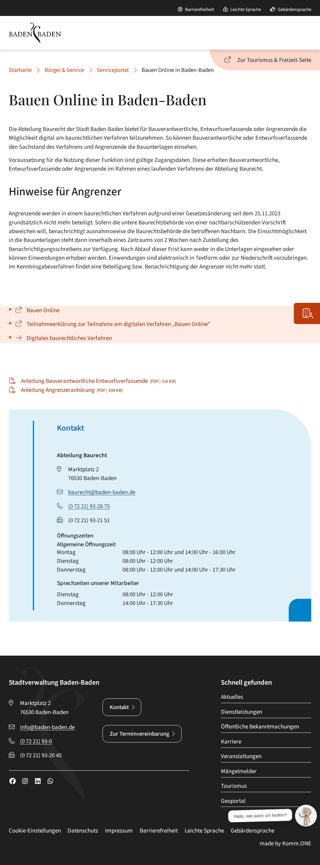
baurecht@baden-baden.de (101, 492)
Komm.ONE (296, 843)
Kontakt (119, 707)
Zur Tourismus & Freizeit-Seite (274, 60)
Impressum (119, 831)
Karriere (231, 742)
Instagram (25, 781)
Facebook (13, 781)
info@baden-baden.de (47, 727)
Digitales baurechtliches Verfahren (69, 338)
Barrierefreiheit (199, 9)
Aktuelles (232, 697)
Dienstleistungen (241, 712)
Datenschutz (83, 831)
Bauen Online (43, 310)
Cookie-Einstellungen (35, 831)
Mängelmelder (239, 771)
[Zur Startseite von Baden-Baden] (35, 32)
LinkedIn (38, 781)
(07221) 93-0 (36, 741)
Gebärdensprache (294, 9)
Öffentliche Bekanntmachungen (260, 726)
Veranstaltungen (241, 756)
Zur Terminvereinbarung (139, 734)
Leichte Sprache (245, 9)
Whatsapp (50, 781)
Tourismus (234, 786)
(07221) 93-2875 (89, 506)
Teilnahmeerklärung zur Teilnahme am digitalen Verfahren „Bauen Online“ (118, 324)
